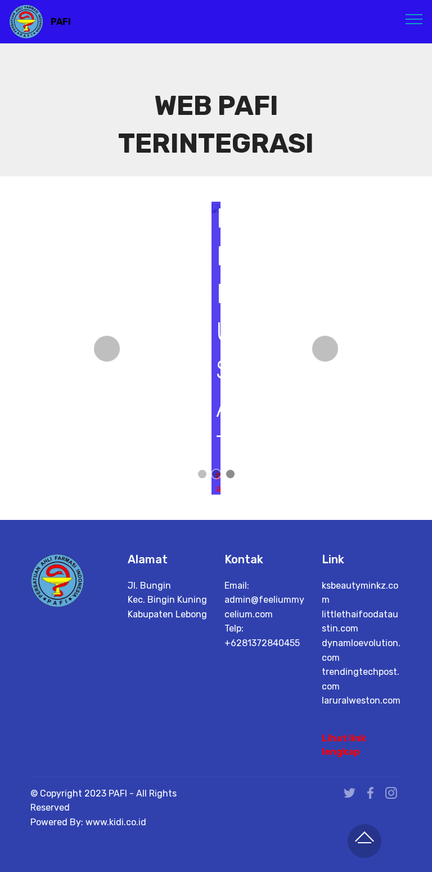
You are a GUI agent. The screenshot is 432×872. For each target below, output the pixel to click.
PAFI (61, 21)
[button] (107, 349)
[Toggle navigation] (414, 19)
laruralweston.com (361, 700)
